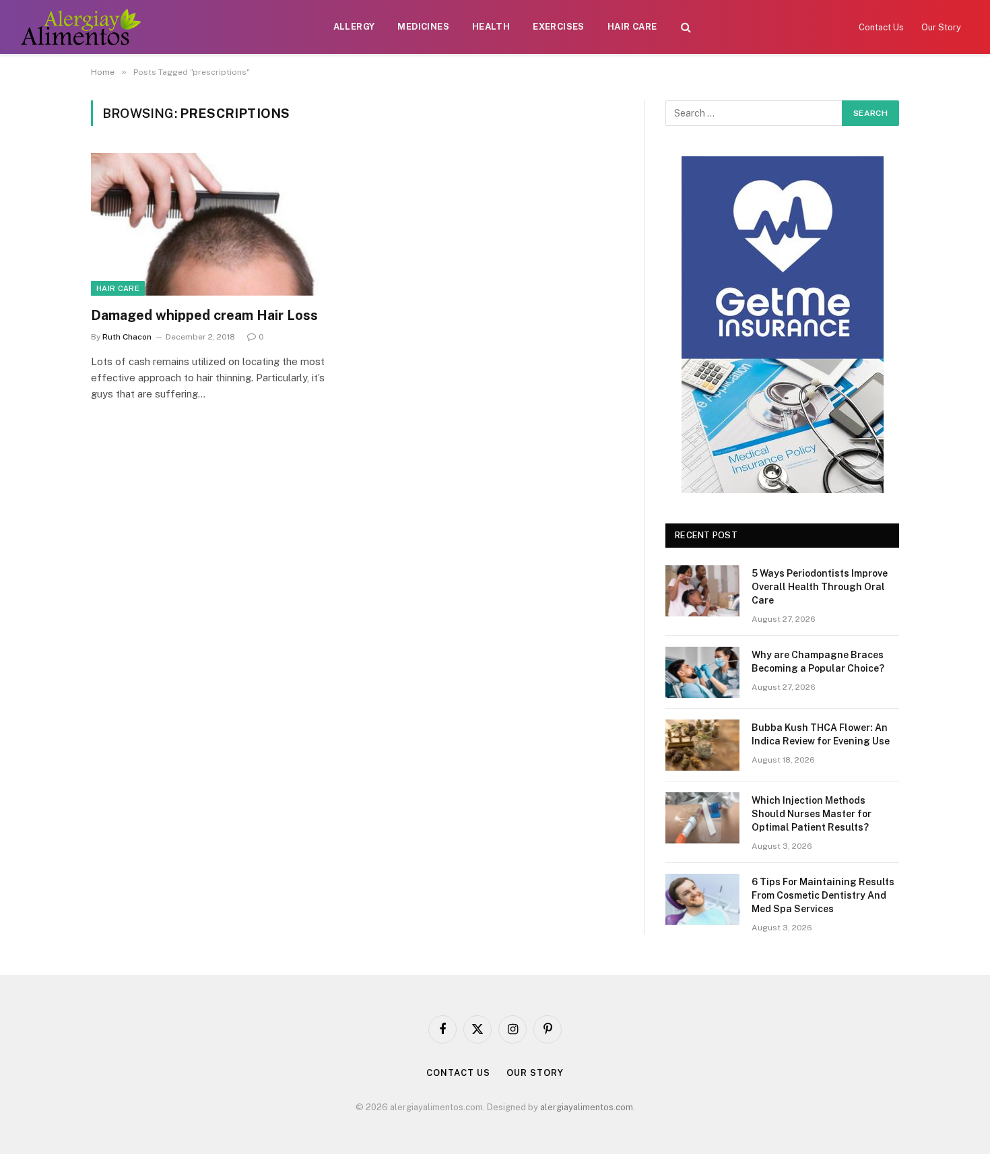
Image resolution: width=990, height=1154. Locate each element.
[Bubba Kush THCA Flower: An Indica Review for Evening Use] (702, 745)
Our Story (941, 27)
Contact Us (881, 27)
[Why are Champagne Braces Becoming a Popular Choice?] (702, 672)
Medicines (423, 27)
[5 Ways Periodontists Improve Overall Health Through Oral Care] (702, 590)
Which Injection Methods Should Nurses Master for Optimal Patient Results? (811, 814)
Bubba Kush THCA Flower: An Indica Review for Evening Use (821, 734)
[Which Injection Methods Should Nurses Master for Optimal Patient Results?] (702, 817)
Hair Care (632, 27)
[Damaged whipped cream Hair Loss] (217, 224)
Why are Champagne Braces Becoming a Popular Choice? (818, 661)
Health (491, 27)
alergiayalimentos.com (586, 1107)
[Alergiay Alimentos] (80, 27)
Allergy (354, 27)
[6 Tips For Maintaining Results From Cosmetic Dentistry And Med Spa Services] (702, 899)
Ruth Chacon (127, 337)
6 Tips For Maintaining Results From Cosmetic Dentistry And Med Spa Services (823, 895)
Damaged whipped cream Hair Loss (204, 315)
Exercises (559, 27)
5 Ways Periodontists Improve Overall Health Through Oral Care (820, 587)
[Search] (686, 27)
